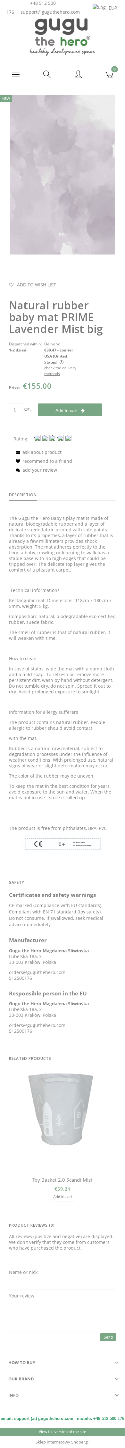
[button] (15, 74)
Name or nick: (24, 1272)
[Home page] (62, 37)
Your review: (22, 1296)
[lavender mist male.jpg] (62, 174)
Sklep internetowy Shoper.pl (62, 1442)
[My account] (78, 75)
